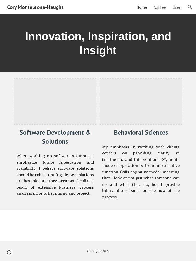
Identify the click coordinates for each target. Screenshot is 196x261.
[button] (190, 7)
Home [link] (142, 7)
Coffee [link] (160, 7)
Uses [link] (177, 7)
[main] (97, 43)
